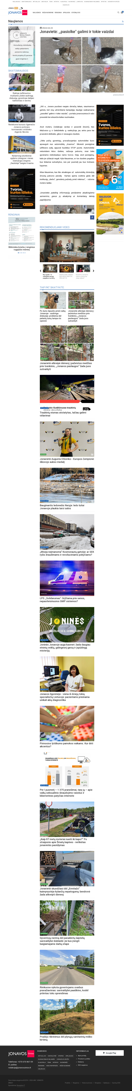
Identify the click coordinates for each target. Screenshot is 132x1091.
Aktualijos (36, 1)
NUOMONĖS (64, 1062)
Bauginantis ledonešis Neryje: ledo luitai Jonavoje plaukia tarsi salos (62, 507)
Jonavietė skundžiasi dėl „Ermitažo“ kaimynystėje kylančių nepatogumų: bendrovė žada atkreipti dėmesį (65, 891)
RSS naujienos (83, 1065)
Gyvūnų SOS (116, 1083)
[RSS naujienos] (123, 21)
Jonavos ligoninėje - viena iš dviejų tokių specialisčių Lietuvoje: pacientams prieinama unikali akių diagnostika (65, 697)
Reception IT (21, 1085)
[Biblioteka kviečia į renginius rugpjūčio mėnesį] (19, 231)
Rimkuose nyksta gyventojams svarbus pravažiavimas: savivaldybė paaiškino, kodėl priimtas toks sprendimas (64, 990)
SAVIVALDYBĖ (52, 1056)
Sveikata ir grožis (113, 1)
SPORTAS (61, 1056)
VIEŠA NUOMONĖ (65, 1065)
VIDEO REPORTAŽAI (52, 1065)
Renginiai (98, 1083)
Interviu (56, 1)
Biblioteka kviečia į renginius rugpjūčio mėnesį (22, 248)
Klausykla (64, 1)
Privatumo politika (84, 1059)
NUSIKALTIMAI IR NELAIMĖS (46, 1059)
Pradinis (67, 1083)
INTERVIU (55, 1062)
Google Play (111, 1053)
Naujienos (76, 1083)
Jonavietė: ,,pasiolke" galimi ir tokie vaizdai (77, 31)
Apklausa (106, 1083)
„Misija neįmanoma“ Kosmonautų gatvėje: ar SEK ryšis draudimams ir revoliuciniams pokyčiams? (67, 553)
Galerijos (66, 5)
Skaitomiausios (26, 1)
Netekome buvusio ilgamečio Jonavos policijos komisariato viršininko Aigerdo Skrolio (21, 128)
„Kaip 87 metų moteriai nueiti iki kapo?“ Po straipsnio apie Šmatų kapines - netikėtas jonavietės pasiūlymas (63, 842)
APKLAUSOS (69, 1056)
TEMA (49, 1062)
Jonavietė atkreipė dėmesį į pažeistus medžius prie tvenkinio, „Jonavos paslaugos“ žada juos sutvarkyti (81, 316)
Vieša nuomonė (87, 1083)
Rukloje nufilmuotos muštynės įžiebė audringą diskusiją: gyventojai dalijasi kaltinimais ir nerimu (21, 97)
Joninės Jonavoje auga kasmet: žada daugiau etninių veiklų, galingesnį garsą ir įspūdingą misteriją (65, 647)
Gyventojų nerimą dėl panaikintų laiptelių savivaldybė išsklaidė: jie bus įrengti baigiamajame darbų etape (62, 941)
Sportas (103, 1)
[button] (18, 252)
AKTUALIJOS (42, 1056)
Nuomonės (71, 1)
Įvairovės (80, 1)
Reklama (81, 1062)
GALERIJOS (41, 1069)
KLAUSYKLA (42, 1062)
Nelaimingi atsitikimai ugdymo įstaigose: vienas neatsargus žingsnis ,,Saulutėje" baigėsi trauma (21, 159)
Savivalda (44, 1)
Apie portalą (82, 1056)
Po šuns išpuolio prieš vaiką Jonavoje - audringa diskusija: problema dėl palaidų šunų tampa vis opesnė (52, 316)
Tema (50, 1)
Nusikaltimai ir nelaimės (92, 1)
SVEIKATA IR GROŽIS (63, 1059)
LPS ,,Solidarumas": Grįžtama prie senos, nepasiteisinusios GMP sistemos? (62, 600)
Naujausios (16, 1)
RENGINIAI (41, 1065)
